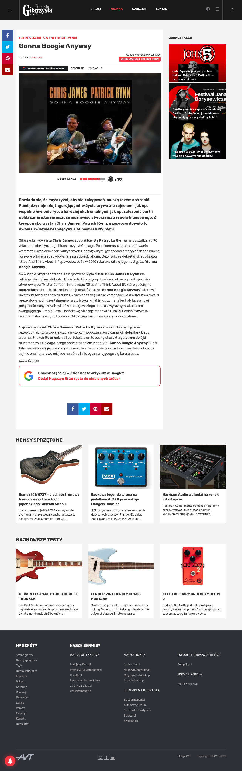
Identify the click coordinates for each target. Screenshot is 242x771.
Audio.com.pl (132, 664)
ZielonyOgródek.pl (81, 685)
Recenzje (21, 692)
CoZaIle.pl (76, 675)
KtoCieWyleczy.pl (188, 683)
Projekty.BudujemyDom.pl (86, 669)
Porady (20, 708)
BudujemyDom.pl (80, 664)
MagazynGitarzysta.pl (137, 669)
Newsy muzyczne (26, 671)
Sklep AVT (184, 756)
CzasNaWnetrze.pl (81, 691)
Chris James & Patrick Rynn (140, 59)
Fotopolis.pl (185, 664)
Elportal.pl (130, 715)
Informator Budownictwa (85, 680)
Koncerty (21, 676)
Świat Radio (131, 721)
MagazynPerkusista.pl (137, 675)
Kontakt (162, 9)
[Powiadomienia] (10, 761)
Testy (19, 665)
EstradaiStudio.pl (134, 680)
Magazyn (21, 713)
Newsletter (22, 724)
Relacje (20, 681)
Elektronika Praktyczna (137, 710)
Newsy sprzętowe (27, 660)
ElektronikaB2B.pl (134, 699)
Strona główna (25, 655)
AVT (216, 756)
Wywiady (21, 687)
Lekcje (20, 702)
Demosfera (22, 697)
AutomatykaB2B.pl (135, 705)
